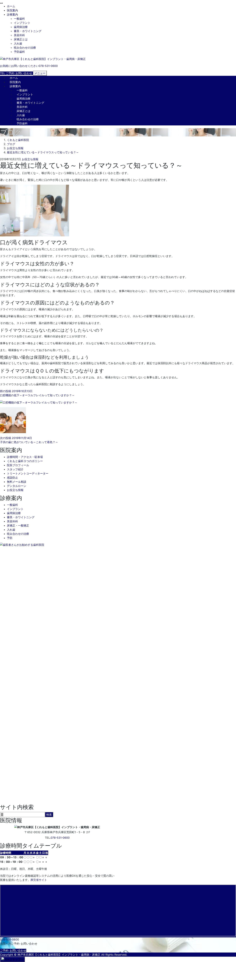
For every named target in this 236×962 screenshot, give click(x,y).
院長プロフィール (18, 465)
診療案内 (12, 14)
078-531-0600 (60, 837)
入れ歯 (18, 43)
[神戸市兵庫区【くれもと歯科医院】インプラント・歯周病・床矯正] (43, 58)
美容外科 (19, 35)
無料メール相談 (16, 481)
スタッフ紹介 (15, 469)
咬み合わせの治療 (25, 47)
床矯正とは (21, 39)
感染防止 (12, 477)
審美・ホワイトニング (27, 31)
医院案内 (12, 10)
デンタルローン (16, 486)
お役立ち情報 (30, 159)
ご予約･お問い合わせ (13, 950)
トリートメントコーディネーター (27, 473)
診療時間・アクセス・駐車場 (25, 457)
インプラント (22, 22)
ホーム (11, 6)
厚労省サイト (38, 880)
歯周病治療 (21, 27)
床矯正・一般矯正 (18, 525)
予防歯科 (19, 51)
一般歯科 (19, 18)
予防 (9, 538)
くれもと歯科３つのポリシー (25, 461)
